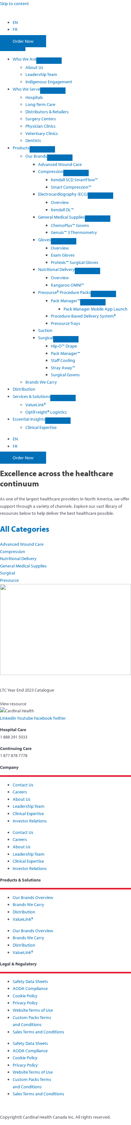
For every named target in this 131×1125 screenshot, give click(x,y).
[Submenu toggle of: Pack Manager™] (93, 302)
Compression (12, 551)
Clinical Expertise (28, 813)
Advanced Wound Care (22, 544)
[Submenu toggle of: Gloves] (63, 241)
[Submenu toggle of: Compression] (76, 173)
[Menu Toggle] (12, 48)
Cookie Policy (25, 996)
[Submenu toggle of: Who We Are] (49, 60)
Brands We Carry (28, 904)
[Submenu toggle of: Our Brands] (59, 157)
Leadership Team (29, 806)
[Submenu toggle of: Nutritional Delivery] (87, 271)
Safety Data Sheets (30, 981)
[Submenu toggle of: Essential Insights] (58, 420)
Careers (20, 792)
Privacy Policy (25, 1003)
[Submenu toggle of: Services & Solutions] (63, 398)
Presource (9, 580)
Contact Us (23, 785)
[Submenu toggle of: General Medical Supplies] (97, 218)
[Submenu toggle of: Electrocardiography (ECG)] (100, 195)
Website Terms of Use (33, 1010)
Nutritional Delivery (18, 558)
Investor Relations (30, 821)
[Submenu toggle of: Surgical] (66, 339)
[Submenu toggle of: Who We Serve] (53, 90)
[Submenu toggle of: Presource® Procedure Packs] (103, 294)
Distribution (24, 912)
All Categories (24, 529)
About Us (22, 799)
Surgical (7, 573)
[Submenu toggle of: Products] (42, 149)
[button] (37, 59)
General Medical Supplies (23, 566)
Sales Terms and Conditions (38, 1032)
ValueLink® (23, 919)
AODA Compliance (30, 988)
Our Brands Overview (33, 897)
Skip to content (14, 3)
